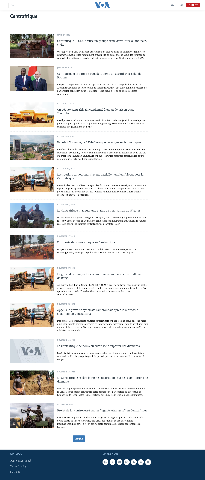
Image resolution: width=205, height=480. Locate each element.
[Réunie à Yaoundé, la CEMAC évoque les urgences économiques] (32, 147)
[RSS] (134, 462)
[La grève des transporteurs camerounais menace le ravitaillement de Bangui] (32, 279)
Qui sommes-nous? (20, 461)
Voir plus (79, 439)
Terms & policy (18, 466)
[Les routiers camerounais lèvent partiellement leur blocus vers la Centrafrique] (32, 179)
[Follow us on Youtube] (119, 462)
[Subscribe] (148, 462)
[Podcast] (141, 462)
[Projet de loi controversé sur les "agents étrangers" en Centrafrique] (32, 415)
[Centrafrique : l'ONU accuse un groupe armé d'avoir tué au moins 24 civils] (32, 46)
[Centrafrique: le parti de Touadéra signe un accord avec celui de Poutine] (32, 78)
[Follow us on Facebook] (105, 462)
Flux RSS (15, 472)
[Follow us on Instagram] (127, 462)
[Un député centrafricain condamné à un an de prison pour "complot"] (32, 114)
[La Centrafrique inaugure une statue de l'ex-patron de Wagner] (32, 215)
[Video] (172, 5)
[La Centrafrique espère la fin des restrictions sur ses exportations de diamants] (32, 382)
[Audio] (181, 5)
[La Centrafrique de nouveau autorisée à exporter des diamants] (32, 351)
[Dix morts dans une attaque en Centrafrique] (32, 247)
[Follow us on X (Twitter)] (112, 462)
